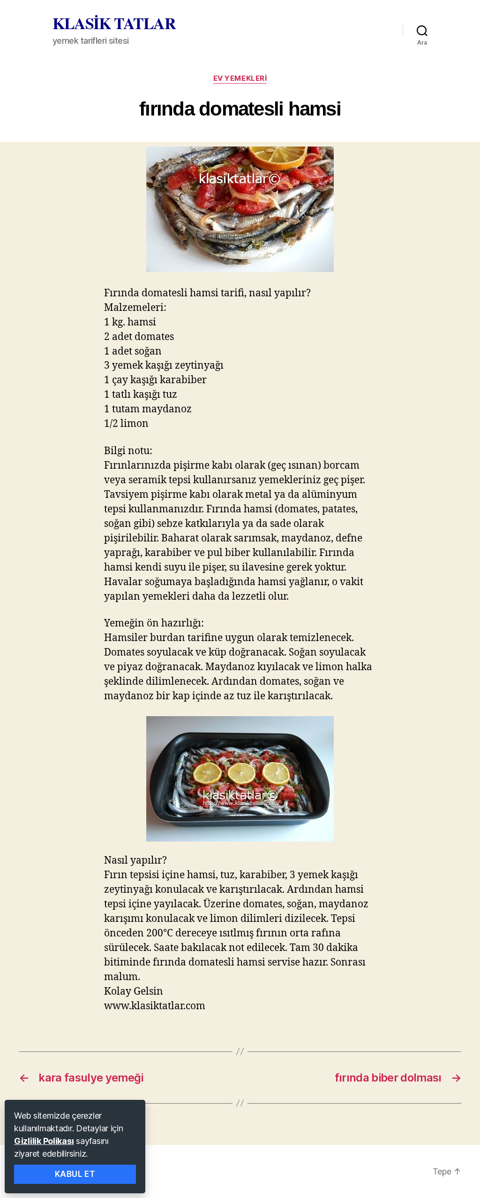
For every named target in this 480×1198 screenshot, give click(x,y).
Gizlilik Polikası (44, 1141)
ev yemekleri (240, 78)
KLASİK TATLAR (114, 23)
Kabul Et (75, 1174)
